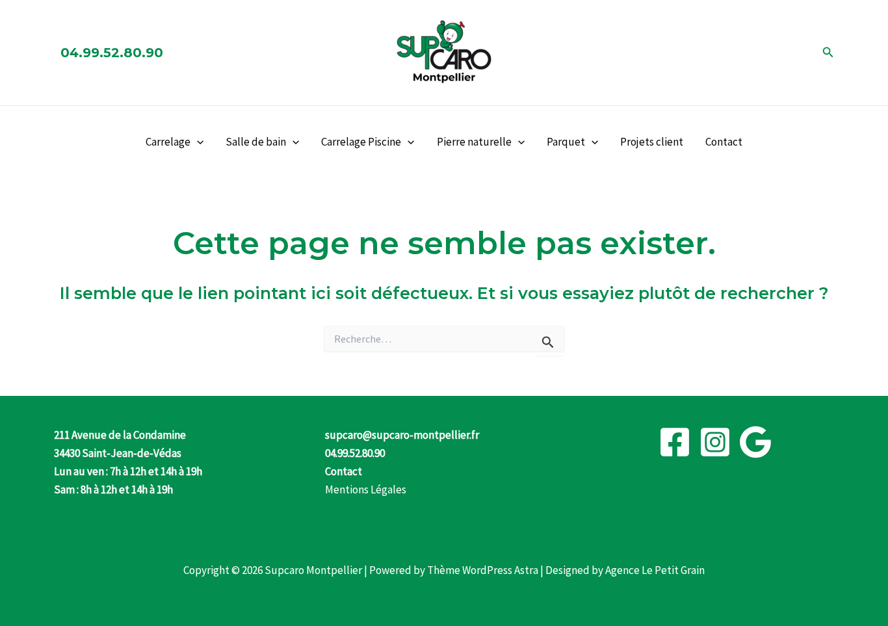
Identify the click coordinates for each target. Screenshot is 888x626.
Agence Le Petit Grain (655, 570)
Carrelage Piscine (361, 142)
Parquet (566, 142)
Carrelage (168, 142)
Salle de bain (256, 142)
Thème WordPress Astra (482, 570)
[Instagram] (715, 442)
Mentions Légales (365, 489)
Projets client (651, 142)
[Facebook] (675, 442)
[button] (828, 52)
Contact (723, 142)
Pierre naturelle (474, 142)
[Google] (755, 442)
